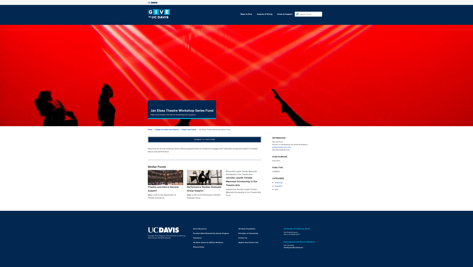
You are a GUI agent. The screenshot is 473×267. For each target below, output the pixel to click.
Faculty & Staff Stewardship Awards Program (211, 233)
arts (276, 189)
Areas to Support (284, 14)
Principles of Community (248, 233)
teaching (278, 182)
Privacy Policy (198, 247)
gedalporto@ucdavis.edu (281, 147)
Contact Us (242, 238)
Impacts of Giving (264, 14)
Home (150, 129)
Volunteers (197, 238)
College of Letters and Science (167, 129)
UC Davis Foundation (246, 229)
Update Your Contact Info (248, 242)
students (278, 186)
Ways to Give (246, 14)
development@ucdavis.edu (293, 247)
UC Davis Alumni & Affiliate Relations (208, 242)
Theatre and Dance (188, 129)
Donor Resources (200, 229)
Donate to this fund (204, 139)
